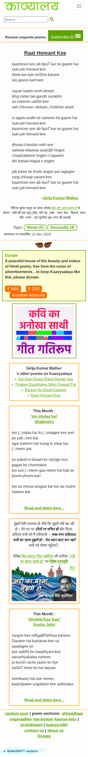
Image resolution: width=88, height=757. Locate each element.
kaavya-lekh (57, 725)
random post (16, 713)
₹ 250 (34, 288)
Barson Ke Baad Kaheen (45, 390)
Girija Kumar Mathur (60, 198)
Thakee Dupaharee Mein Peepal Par (45, 385)
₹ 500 (13, 288)
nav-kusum (43, 719)
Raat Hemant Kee (46, 395)
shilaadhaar (72, 713)
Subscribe (65, 36)
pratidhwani (31, 725)
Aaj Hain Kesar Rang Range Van (45, 379)
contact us (34, 730)
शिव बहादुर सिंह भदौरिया (37, 556)
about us (55, 730)
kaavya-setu (65, 719)
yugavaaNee (20, 719)
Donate (44, 736)
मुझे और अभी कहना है (64, 208)
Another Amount (28, 295)
